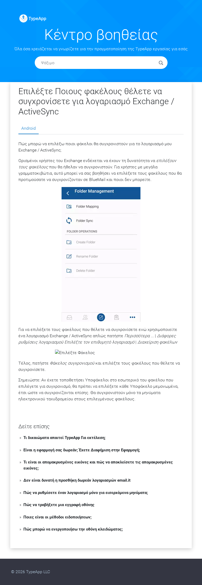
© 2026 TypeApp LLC (30, 571)
